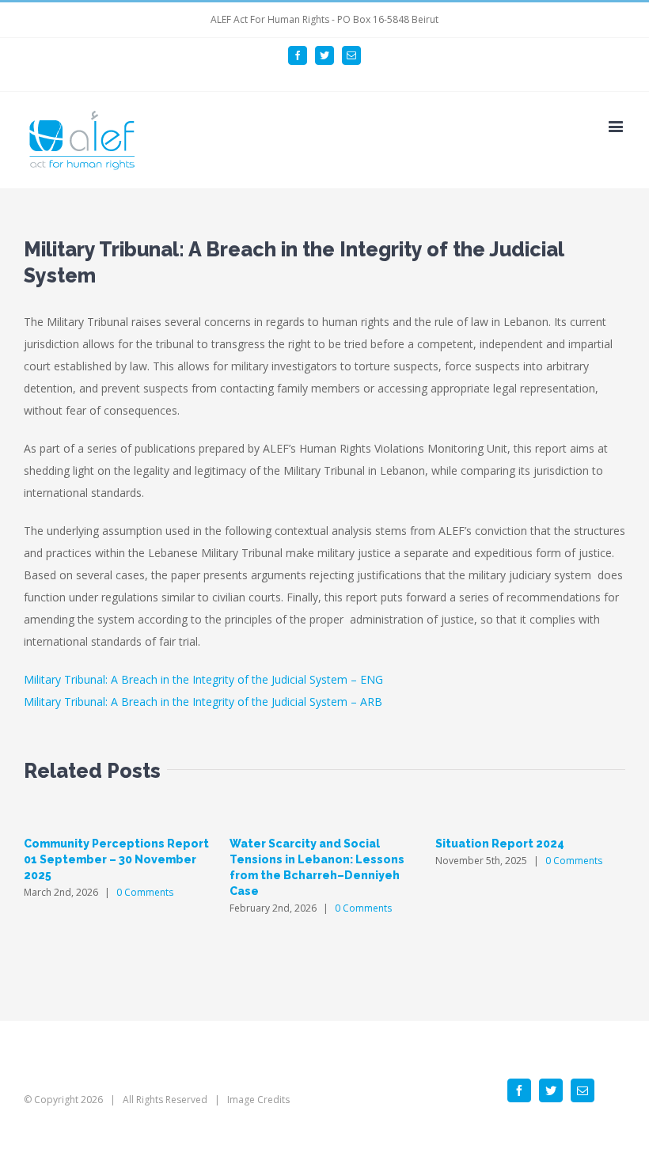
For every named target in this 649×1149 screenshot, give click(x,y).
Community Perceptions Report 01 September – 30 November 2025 (116, 859)
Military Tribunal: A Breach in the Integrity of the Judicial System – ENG (203, 679)
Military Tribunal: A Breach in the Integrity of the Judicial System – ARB (203, 701)
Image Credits (258, 1099)
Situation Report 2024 (499, 843)
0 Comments (144, 892)
